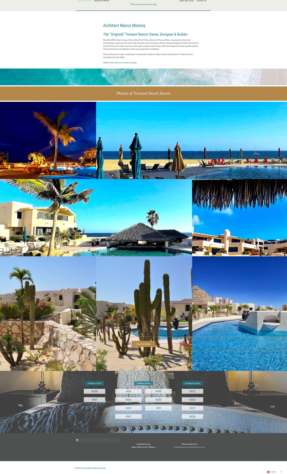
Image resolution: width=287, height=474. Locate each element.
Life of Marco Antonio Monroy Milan (154, 40)
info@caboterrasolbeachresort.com (189, 447)
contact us (126, 62)
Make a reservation (111, 62)
